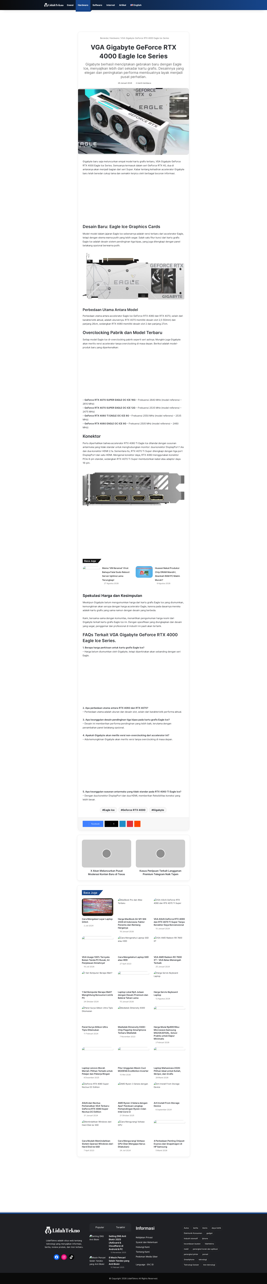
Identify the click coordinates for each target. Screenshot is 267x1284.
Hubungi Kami (143, 1247)
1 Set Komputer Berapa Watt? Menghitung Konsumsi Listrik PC (97, 995)
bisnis (204, 1228)
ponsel (205, 1254)
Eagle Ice (109, 809)
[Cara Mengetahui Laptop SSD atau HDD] (133, 945)
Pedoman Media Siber (147, 1256)
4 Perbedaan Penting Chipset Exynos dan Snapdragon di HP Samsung (169, 1143)
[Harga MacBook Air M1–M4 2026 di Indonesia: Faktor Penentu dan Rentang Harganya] (133, 907)
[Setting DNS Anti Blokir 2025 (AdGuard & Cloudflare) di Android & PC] (97, 1240)
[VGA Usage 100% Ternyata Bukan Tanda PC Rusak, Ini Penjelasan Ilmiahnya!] (97, 945)
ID (153, 1264)
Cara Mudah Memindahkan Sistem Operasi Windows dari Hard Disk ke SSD (97, 1143)
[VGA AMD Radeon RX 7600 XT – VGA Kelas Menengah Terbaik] (169, 945)
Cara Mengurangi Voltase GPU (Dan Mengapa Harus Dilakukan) (131, 1143)
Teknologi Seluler (191, 1265)
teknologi (203, 1259)
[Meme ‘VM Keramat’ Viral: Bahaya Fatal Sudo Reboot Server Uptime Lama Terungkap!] (91, 572)
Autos (186, 1228)
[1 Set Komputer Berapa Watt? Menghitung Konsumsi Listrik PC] (97, 980)
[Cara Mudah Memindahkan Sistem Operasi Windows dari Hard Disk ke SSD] (97, 1129)
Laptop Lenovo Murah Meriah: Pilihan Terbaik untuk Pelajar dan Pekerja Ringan (97, 1071)
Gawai (70, 5)
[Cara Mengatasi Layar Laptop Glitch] (97, 907)
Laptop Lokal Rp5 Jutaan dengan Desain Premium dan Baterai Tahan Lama (133, 995)
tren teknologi (209, 1265)
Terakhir (120, 1227)
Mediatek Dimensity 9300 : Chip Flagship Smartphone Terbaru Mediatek (132, 1030)
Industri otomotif (191, 1238)
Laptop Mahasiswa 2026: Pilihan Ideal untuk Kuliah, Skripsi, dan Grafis (167, 1071)
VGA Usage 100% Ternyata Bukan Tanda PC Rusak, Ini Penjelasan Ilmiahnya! (96, 960)
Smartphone (189, 1259)
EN (148, 1264)
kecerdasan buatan (192, 1244)
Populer (99, 1227)
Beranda (104, 38)
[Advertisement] (133, 20)
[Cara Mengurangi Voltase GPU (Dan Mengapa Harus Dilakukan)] (133, 1129)
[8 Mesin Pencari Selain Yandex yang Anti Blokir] (97, 1262)
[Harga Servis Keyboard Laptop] (169, 980)
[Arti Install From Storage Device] (169, 1091)
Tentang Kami (143, 1252)
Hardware (83, 5)
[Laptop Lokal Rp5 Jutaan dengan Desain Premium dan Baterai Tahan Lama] (133, 980)
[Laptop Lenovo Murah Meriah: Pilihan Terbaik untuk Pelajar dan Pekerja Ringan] (97, 1056)
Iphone (205, 1238)
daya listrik (216, 1228)
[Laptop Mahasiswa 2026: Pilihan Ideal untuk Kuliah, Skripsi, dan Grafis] (169, 1056)
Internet (110, 5)
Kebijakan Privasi (144, 1237)
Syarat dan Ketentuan (147, 1242)
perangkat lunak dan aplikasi (205, 1249)
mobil (186, 1249)
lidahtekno (209, 1244)
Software (97, 5)
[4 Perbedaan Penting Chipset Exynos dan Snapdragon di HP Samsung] (169, 1129)
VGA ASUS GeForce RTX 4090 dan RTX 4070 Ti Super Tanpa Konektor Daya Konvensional (169, 922)
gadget (209, 1233)
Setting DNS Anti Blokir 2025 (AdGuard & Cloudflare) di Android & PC (117, 1242)
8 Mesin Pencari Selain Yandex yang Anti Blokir (119, 1260)
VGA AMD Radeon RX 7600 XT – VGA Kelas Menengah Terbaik (168, 960)
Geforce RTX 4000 (133, 809)
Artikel (122, 5)
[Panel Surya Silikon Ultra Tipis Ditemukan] (97, 1015)
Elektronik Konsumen (193, 1233)
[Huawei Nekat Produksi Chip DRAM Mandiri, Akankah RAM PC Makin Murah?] (144, 572)
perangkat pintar (191, 1254)
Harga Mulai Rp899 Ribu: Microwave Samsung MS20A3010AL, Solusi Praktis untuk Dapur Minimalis (167, 1033)
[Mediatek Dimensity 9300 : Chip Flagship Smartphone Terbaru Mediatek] (133, 1015)
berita (195, 1228)
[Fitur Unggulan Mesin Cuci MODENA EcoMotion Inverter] (133, 1056)
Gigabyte (158, 809)
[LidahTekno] (54, 5)
